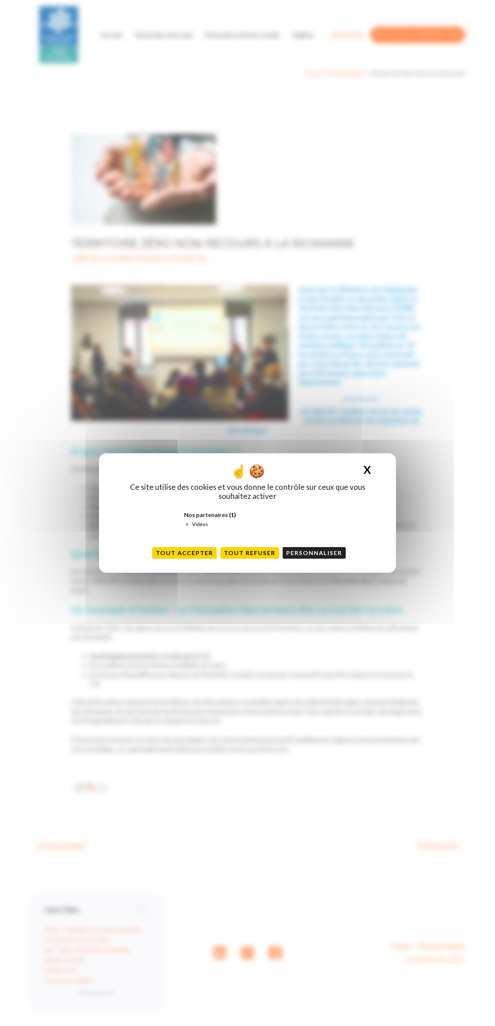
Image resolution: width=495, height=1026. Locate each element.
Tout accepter (184, 552)
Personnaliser (314, 552)
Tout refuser (249, 552)
